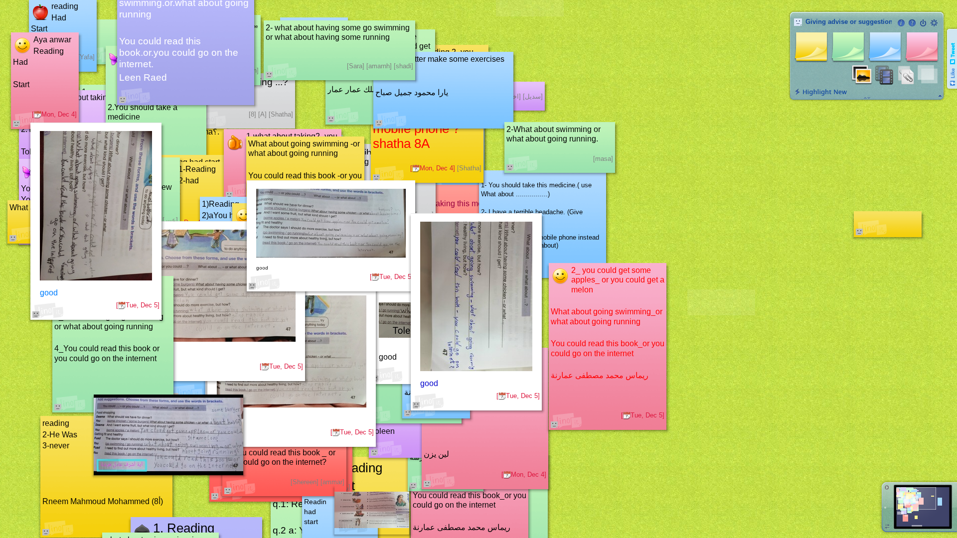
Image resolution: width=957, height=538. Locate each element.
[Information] (901, 22)
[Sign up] (934, 22)
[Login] (923, 22)
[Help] (912, 22)
